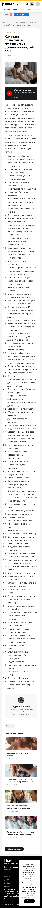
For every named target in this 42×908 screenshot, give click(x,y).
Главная (5, 23)
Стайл (15, 9)
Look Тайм (6, 9)
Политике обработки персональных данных (29, 895)
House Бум (8, 886)
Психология (10, 726)
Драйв (30, 9)
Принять (29, 901)
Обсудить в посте (14, 849)
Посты (8, 15)
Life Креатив (14, 23)
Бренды (22, 9)
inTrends (11, 3)
